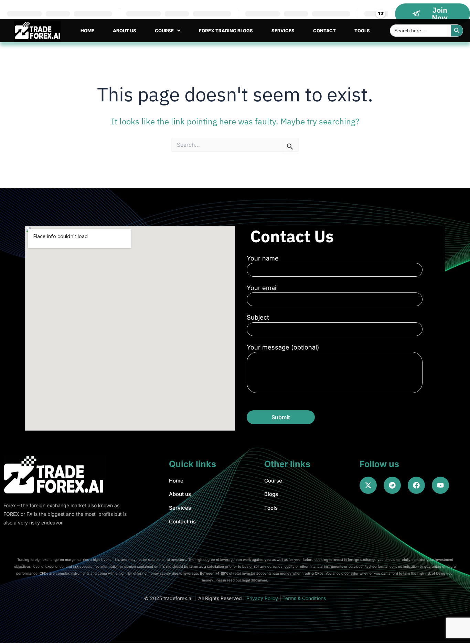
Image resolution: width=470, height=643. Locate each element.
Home (87, 30)
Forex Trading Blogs (226, 30)
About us (124, 30)
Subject (258, 317)
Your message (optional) (283, 347)
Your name (263, 258)
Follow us (379, 464)
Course (164, 30)
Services (283, 30)
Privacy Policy (262, 598)
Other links (287, 464)
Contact (324, 30)
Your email (262, 287)
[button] (167, 30)
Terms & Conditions (304, 598)
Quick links (192, 464)
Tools (362, 30)
